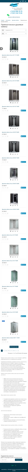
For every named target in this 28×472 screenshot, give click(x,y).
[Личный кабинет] (25, 1)
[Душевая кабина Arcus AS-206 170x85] (14, 148)
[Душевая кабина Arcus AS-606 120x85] (14, 199)
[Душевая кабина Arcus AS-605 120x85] (14, 173)
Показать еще (15, 346)
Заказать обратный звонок (14, 17)
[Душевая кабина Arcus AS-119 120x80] (14, 45)
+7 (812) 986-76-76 (16, 11)
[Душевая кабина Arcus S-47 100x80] (14, 276)
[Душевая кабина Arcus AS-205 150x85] (14, 122)
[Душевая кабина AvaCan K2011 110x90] (14, 327)
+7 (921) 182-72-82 (16, 13)
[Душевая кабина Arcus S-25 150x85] (14, 225)
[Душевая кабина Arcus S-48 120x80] (14, 302)
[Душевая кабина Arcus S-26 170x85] (14, 250)
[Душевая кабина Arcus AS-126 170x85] (14, 96)
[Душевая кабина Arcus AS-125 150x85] (14, 70)
